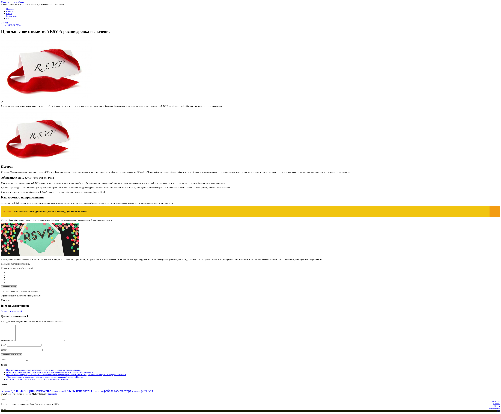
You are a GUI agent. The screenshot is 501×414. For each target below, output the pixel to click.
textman (4, 25)
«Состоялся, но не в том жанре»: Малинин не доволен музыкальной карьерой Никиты (45, 377)
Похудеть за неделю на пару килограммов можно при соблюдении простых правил (43, 370)
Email (4, 350)
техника (136, 391)
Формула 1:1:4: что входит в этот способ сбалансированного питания (37, 379)
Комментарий (8, 340)
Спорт (9, 14)
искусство (44, 390)
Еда (8, 18)
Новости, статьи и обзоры (12, 2)
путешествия (98, 391)
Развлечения (11, 16)
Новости (10, 9)
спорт (127, 390)
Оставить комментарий (11, 311)
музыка (61, 391)
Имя (3, 345)
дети (14, 390)
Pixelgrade (52, 394)
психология (84, 390)
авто (3, 391)
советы (118, 390)
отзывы (70, 391)
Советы (9, 11)
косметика (55, 391)
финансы (147, 390)
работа (109, 390)
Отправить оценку (9, 287)
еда (21, 391)
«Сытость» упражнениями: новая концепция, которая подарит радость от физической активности (49, 372)
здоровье (31, 391)
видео (8, 391)
